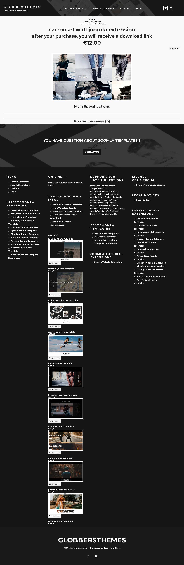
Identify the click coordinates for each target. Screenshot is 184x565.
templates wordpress (105, 243)
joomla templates (76, 8)
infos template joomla (64, 208)
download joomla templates (67, 204)
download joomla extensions (67, 211)
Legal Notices (143, 200)
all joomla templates (105, 237)
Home (92, 20)
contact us (111, 214)
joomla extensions (92, 22)
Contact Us (92, 152)
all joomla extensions (105, 240)
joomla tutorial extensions (108, 262)
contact (125, 8)
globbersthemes (22, 7)
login (138, 8)
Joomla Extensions (104, 8)
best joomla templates (106, 233)
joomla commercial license (150, 185)
